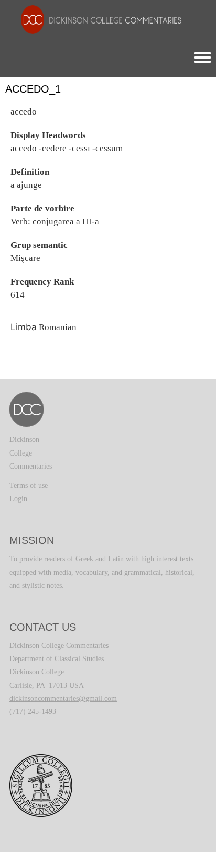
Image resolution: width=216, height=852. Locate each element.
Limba (23, 327)
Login (18, 499)
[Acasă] (95, 19)
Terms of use (28, 486)
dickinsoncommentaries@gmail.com (63, 698)
